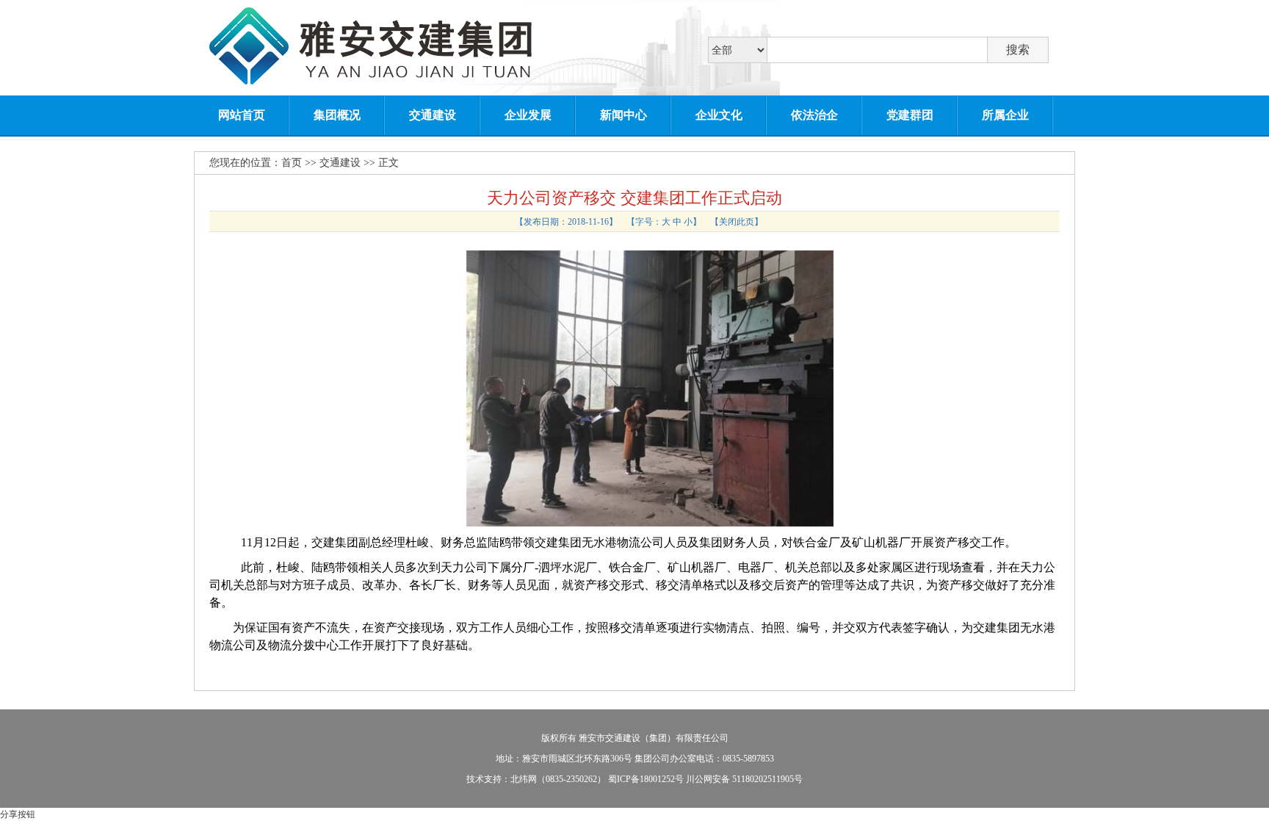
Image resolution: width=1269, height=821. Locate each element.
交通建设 (432, 115)
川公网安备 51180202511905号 (744, 779)
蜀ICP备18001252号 (646, 779)
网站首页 (241, 115)
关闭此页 (736, 222)
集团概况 (337, 115)
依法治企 (814, 115)
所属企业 (1005, 115)
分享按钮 (17, 814)
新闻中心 (623, 115)
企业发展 (528, 115)
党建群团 (909, 115)
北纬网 (523, 779)
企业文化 (718, 115)
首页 (291, 162)
